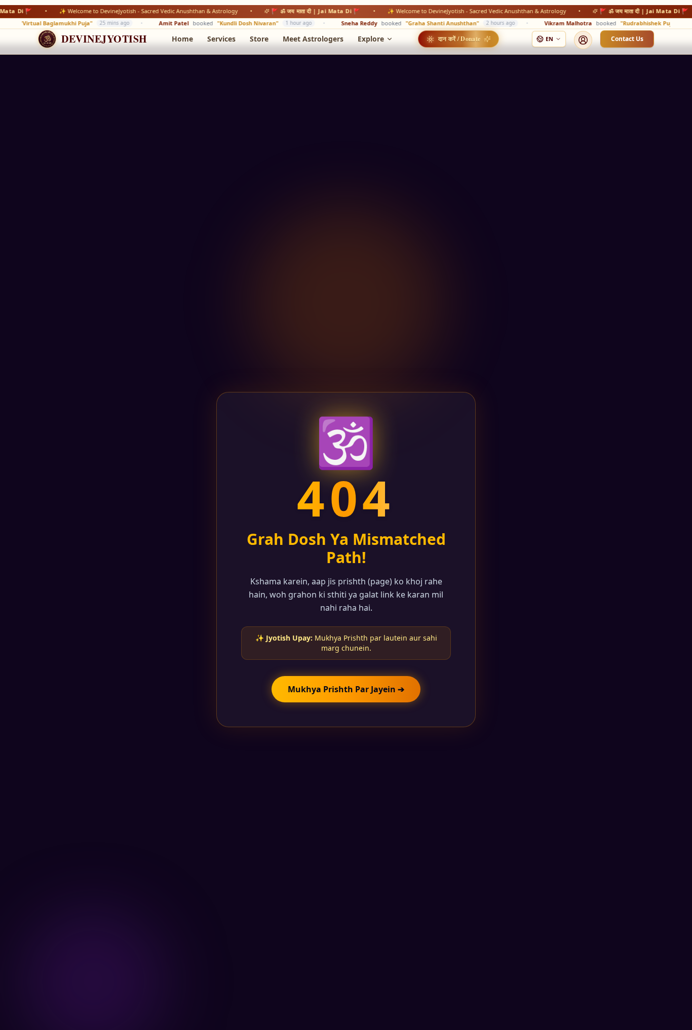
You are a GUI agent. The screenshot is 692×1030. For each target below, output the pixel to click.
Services (221, 39)
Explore (371, 39)
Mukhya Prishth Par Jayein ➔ (346, 689)
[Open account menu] (583, 40)
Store (259, 39)
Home (182, 39)
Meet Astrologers (313, 39)
